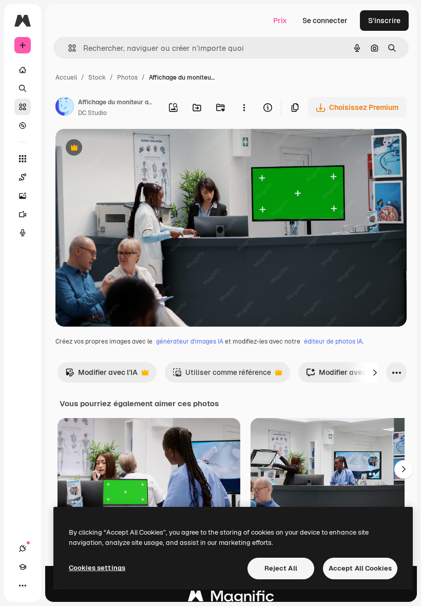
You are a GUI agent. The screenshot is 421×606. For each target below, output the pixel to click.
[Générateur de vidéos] (22, 214)
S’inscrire (384, 20)
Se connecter (325, 20)
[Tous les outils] (22, 158)
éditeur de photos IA (333, 341)
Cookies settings (97, 567)
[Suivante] (375, 372)
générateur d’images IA (189, 341)
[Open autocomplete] (68, 48)
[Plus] (22, 585)
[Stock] (22, 107)
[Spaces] (22, 177)
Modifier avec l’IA (101, 375)
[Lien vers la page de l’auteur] (64, 108)
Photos (127, 77)
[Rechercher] (22, 88)
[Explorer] (22, 125)
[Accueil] (22, 70)
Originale (123, 149)
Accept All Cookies (360, 568)
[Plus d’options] (244, 107)
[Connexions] (22, 548)
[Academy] (22, 567)
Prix (280, 20)
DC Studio (92, 113)
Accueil (66, 77)
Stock (97, 77)
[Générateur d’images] (22, 195)
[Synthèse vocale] (22, 232)
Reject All (280, 568)
